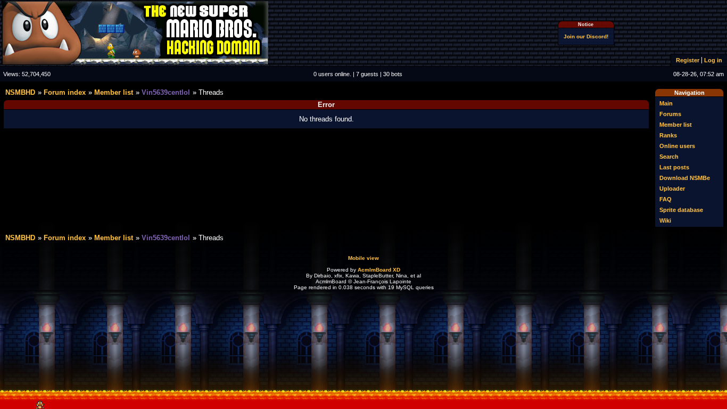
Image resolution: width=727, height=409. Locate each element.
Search (669, 156)
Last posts (674, 167)
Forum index (65, 92)
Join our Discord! (586, 36)
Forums (670, 114)
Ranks (668, 135)
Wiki (665, 220)
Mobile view (363, 258)
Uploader (672, 188)
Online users (677, 146)
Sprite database (681, 210)
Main (666, 103)
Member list (675, 124)
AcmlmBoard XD (379, 270)
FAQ (665, 199)
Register (687, 60)
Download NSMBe (684, 178)
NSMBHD (20, 92)
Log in (713, 60)
